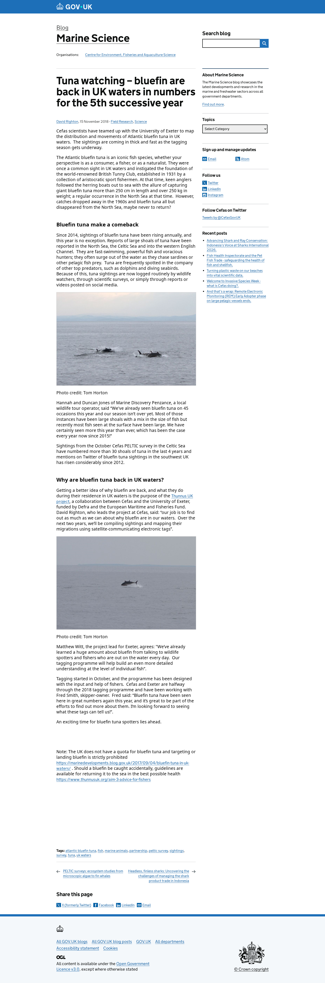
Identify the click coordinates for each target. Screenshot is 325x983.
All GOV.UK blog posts (112, 941)
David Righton (67, 121)
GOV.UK (143, 941)
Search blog (216, 33)
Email (146, 905)
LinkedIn (128, 905)
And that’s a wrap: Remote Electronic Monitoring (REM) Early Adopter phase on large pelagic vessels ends (236, 296)
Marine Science (93, 38)
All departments (169, 941)
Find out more (213, 104)
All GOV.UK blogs (72, 941)
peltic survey (158, 851)
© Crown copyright (251, 969)
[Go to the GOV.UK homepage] (74, 7)
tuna (71, 855)
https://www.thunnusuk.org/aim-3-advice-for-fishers (103, 779)
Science (141, 121)
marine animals (116, 851)
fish (100, 851)
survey (61, 855)
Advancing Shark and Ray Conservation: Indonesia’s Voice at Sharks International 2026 (238, 245)
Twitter (213, 183)
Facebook (106, 905)
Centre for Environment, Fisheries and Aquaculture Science (130, 55)
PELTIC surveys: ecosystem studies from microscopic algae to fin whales (93, 873)
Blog (62, 27)
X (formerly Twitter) (76, 905)
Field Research (122, 121)
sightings (177, 851)
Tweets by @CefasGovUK (221, 217)
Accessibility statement (77, 948)
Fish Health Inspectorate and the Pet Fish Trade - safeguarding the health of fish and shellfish (235, 260)
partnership (138, 851)
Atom (245, 159)
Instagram (215, 195)
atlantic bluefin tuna (80, 851)
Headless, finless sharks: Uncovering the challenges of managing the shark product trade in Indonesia (158, 876)
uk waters (83, 855)
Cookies (110, 948)
